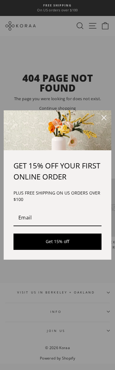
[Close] (104, 117)
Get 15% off (57, 241)
